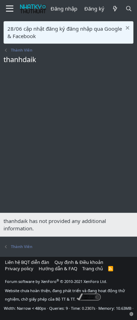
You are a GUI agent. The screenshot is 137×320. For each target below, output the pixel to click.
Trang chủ (92, 268)
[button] (131, 313)
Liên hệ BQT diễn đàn (27, 262)
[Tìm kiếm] (129, 8)
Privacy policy (19, 268)
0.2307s (88, 308)
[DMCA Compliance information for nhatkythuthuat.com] (89, 299)
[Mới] (115, 8)
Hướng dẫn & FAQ (58, 268)
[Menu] (9, 9)
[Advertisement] (68, 140)
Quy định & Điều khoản (78, 262)
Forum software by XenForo (56, 281)
